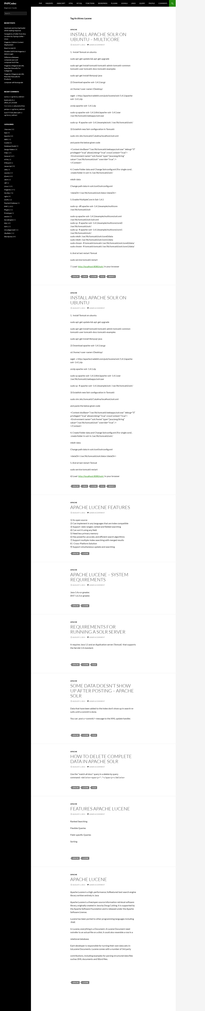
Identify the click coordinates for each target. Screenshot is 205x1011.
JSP (5, 183)
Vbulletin (7, 233)
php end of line (19, 106)
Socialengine (8, 220)
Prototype (8, 213)
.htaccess (7, 129)
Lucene (94, 276)
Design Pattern (9, 149)
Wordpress (8, 237)
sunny (6, 97)
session (6, 216)
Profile (152, 3)
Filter (6, 153)
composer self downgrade (13, 82)
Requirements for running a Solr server (97, 629)
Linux (133, 3)
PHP (40, 3)
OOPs (6, 200)
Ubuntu (111, 276)
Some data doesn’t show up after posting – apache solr (102, 691)
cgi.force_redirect (17, 97)
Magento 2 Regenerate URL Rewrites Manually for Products (14, 76)
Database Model (10, 146)
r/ (103, 476)
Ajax (5, 133)
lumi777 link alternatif (12, 113)
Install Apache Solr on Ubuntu (98, 300)
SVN (5, 226)
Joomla (124, 3)
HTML (71, 3)
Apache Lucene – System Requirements (99, 577)
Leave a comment (97, 45)
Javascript (61, 3)
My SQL (79, 3)
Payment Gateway (10, 203)
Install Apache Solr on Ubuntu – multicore (98, 36)
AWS (6, 139)
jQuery (142, 3)
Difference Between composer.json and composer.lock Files (11, 59)
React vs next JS (9, 48)
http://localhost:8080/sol (90, 266)
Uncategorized (9, 230)
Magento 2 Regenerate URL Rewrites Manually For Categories (14, 68)
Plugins (114, 3)
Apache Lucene (88, 879)
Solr (102, 276)
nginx (6, 196)
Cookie (6, 143)
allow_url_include (10, 102)
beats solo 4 (8, 100)
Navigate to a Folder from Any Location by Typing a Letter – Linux (15, 36)
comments (162, 3)
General (7, 156)
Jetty (6, 169)
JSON (6, 180)
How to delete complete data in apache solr (101, 758)
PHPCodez (10, 3)
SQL (5, 223)
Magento (49, 3)
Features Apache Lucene (100, 809)
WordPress (102, 3)
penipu (6, 109)
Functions (90, 3)
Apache (73, 29)
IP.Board (7, 163)
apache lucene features (100, 507)
